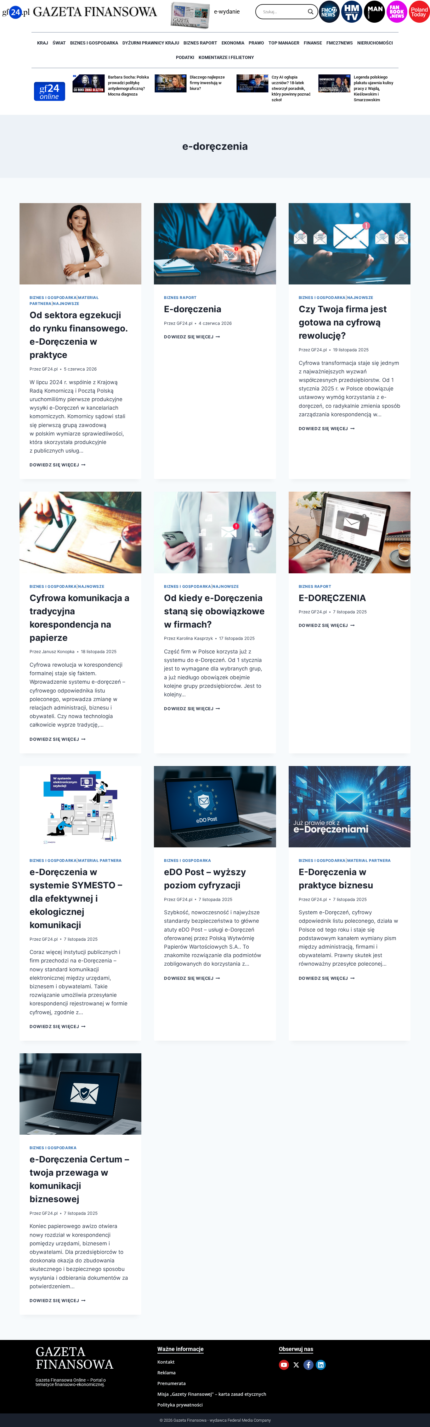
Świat (59, 42)
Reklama (166, 1373)
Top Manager (284, 42)
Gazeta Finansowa (74, 1358)
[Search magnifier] (310, 11)
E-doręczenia (192, 309)
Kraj (42, 42)
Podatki (185, 57)
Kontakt (166, 1362)
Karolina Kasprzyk (195, 638)
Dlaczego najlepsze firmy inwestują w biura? (207, 83)
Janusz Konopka (58, 651)
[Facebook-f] (308, 1365)
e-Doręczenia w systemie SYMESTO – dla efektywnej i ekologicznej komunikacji (76, 898)
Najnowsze (66, 303)
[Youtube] (284, 1365)
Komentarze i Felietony (226, 57)
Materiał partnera (100, 860)
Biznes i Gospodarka (94, 42)
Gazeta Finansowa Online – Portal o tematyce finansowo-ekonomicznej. (71, 1382)
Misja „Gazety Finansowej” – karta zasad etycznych (211, 1394)
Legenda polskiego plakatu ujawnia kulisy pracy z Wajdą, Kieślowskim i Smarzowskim (373, 88)
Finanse (313, 42)
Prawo (256, 42)
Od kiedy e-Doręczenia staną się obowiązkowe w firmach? (214, 611)
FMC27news (339, 42)
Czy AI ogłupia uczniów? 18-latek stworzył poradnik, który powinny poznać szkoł (291, 88)
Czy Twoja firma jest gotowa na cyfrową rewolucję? (343, 322)
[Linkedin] (321, 1365)
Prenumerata (171, 1383)
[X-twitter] (296, 1365)
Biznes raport (200, 42)
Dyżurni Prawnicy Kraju (150, 42)
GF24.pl (50, 368)
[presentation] (80, 243)
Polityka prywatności (180, 1405)
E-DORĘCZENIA (332, 598)
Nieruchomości (375, 42)
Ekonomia (233, 42)
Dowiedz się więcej (58, 464)
